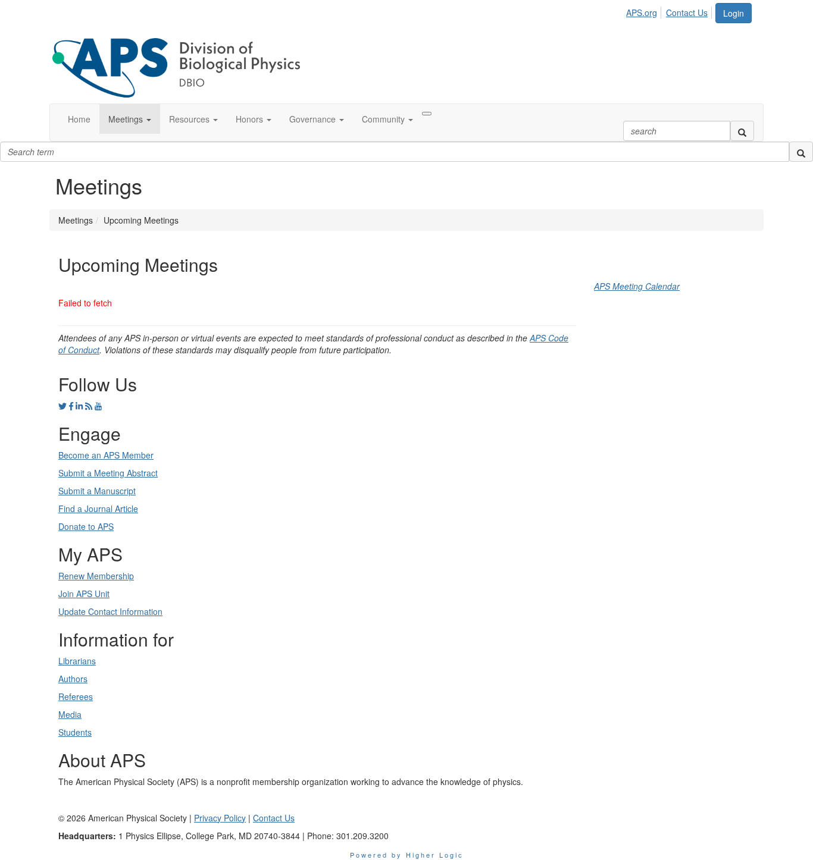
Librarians (77, 661)
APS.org (641, 12)
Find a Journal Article (98, 508)
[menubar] (670, 10)
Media (70, 714)
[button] (129, 119)
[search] (742, 131)
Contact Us (687, 12)
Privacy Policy (220, 818)
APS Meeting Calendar (637, 286)
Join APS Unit (84, 594)
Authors (72, 679)
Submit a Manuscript (97, 491)
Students (75, 732)
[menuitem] (645, 10)
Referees (75, 696)
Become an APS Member (106, 455)
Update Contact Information (110, 611)
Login (733, 13)
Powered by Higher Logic (407, 854)
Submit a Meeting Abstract (108, 473)
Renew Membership (96, 576)
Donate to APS (86, 526)
